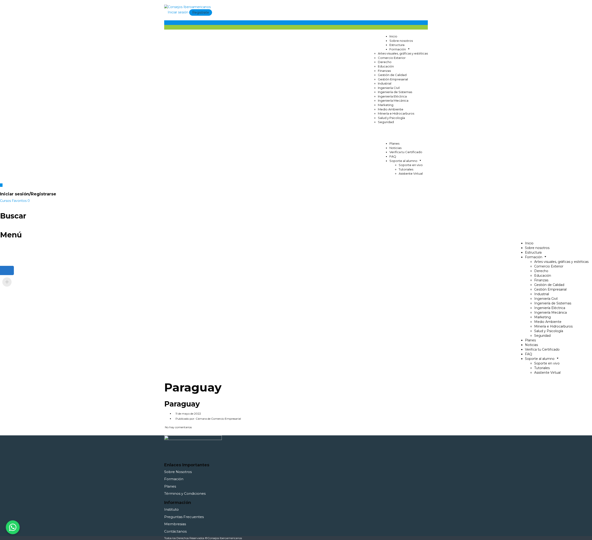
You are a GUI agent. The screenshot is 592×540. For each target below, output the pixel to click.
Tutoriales (406, 169)
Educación (386, 66)
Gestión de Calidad (392, 75)
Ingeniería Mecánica (393, 100)
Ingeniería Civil (389, 88)
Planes (394, 143)
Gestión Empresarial (393, 79)
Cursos (6, 201)
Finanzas (384, 71)
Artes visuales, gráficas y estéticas (403, 53)
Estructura (396, 45)
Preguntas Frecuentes (184, 517)
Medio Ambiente (390, 109)
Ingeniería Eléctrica (392, 96)
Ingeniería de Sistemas (395, 92)
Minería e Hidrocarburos (396, 113)
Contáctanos (175, 531)
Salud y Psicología (391, 118)
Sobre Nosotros (178, 472)
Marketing (385, 105)
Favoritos (21, 201)
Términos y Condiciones (185, 493)
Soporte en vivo (411, 165)
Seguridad (386, 122)
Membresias (175, 524)
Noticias (395, 148)
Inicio (393, 36)
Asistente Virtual (411, 173)
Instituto (171, 509)
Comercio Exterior (392, 58)
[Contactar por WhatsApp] (13, 527)
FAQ (392, 156)
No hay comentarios (178, 427)
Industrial (384, 83)
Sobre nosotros (401, 40)
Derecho (385, 62)
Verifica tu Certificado (405, 152)
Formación (173, 479)
